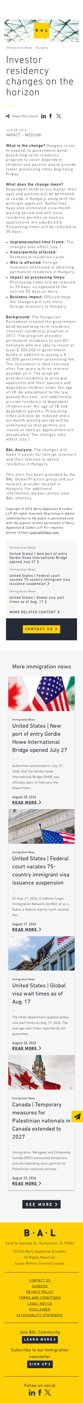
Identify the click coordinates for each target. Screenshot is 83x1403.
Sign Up (39, 1364)
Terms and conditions (40, 1298)
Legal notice (39, 1304)
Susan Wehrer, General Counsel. (40, 1264)
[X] (47, 1392)
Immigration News (19, 48)
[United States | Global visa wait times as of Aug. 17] (41, 953)
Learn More (38, 1339)
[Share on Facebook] (51, 116)
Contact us (39, 1280)
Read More (25, 803)
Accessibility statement (40, 1315)
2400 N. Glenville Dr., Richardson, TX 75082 (40, 1243)
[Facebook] (39, 1392)
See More (39, 1205)
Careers (40, 1286)
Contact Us (40, 629)
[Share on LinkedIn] (43, 116)
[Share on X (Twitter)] (58, 116)
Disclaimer (39, 1309)
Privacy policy (40, 1292)
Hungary (42, 48)
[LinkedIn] (32, 1392)
